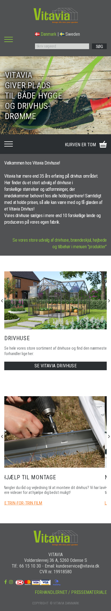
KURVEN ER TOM (80, 144)
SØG (99, 46)
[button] (109, 301)
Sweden (72, 34)
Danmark (48, 34)
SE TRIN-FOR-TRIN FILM (22, 503)
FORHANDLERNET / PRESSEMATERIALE (71, 592)
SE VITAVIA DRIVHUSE (55, 365)
